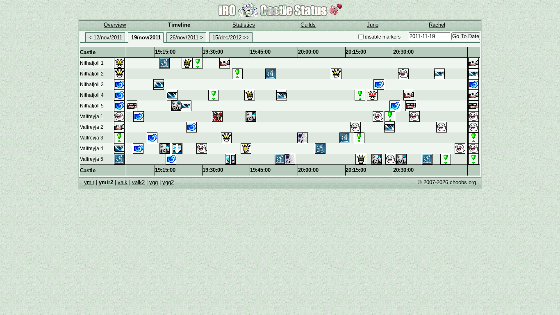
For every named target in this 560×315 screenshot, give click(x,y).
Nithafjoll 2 (92, 74)
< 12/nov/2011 (105, 37)
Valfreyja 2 (91, 127)
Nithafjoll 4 (92, 95)
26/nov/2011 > (186, 37)
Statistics (243, 25)
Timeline (179, 25)
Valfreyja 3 (91, 138)
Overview (115, 25)
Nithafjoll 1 (92, 63)
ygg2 (168, 182)
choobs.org (463, 182)
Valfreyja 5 (91, 159)
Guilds (308, 25)
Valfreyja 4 (91, 148)
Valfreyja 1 (91, 116)
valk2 (138, 182)
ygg (153, 182)
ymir (89, 182)
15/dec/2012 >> (231, 37)
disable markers (383, 37)
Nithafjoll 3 (92, 84)
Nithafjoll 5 (92, 106)
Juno (372, 25)
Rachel (437, 25)
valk (122, 182)
